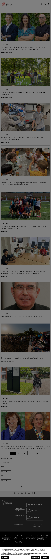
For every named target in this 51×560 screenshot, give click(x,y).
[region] (25, 553)
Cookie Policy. (27, 554)
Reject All (45, 557)
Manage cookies (5, 557)
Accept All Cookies (35, 557)
